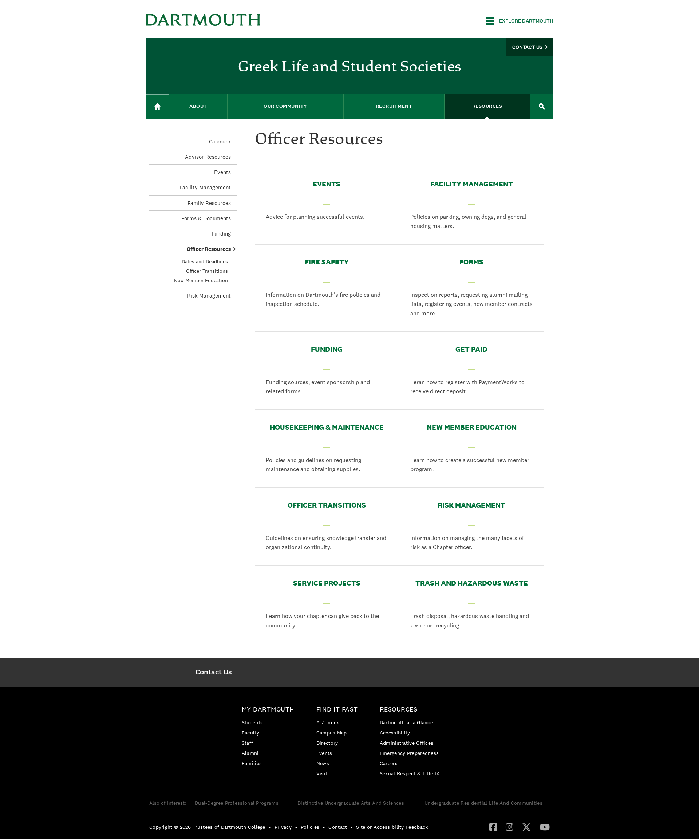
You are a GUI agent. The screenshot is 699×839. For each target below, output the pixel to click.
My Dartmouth (268, 709)
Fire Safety (327, 262)
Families (252, 763)
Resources (399, 709)
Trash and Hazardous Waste (471, 583)
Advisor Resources (208, 156)
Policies (310, 827)
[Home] (157, 106)
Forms (471, 262)
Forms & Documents (206, 218)
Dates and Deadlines (205, 261)
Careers (389, 763)
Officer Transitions (327, 505)
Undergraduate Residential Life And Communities (483, 803)
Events (326, 184)
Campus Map (331, 732)
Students (252, 722)
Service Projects (326, 583)
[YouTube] (545, 827)
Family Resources (209, 203)
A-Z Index (327, 722)
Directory (327, 743)
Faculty (250, 732)
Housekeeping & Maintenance (327, 427)
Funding (327, 349)
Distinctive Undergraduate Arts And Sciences (351, 803)
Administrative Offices (407, 743)
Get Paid (471, 349)
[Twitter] (526, 827)
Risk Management (471, 505)
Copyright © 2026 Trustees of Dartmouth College (207, 827)
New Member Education (472, 427)
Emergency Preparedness (409, 753)
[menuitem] (213, 672)
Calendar (220, 141)
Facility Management (471, 184)
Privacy (283, 827)
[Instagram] (509, 827)
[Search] (541, 106)
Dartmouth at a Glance (406, 722)
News (322, 763)
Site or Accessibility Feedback (392, 827)
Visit (322, 773)
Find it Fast (337, 709)
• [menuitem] (270, 827)
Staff (247, 743)
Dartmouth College (203, 20)
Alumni (250, 753)
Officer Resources (209, 248)
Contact (337, 827)
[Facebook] (493, 827)
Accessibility (395, 732)
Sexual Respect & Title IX (409, 773)
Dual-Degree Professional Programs (237, 803)
